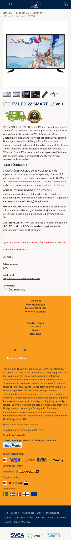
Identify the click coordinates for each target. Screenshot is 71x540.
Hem (6, 513)
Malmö (34, 424)
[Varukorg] (66, 4)
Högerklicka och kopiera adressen (21, 278)
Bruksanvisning (16, 289)
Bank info (40, 518)
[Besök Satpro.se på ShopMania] (12, 445)
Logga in (15, 513)
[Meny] (5, 4)
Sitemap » (8, 256)
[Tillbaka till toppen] (61, 533)
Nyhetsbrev (19, 518)
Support (7, 522)
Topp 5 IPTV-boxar (22, 522)
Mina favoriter (52, 513)
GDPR (50, 518)
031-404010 (40, 308)
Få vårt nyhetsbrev (17, 358)
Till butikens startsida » (15, 249)
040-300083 (39, 304)
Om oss (40, 513)
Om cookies (61, 518)
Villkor (30, 518)
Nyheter (7, 518)
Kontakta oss (28, 513)
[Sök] (11, 4)
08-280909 (41, 311)
